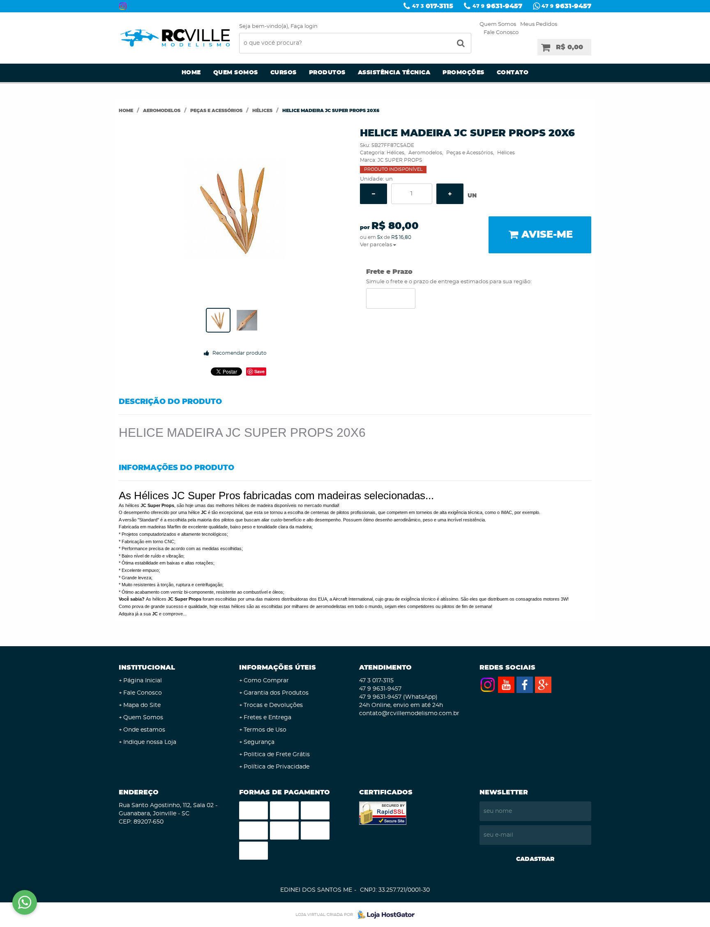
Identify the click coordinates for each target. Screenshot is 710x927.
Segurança (259, 742)
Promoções (463, 73)
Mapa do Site (142, 705)
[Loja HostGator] (384, 915)
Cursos (283, 73)
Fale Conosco (501, 32)
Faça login (304, 26)
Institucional (147, 667)
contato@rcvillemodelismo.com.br (409, 713)
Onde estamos (144, 730)
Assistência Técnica (394, 73)
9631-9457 (497, 6)
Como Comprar (266, 681)
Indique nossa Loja (149, 742)
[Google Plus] (543, 685)
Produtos (327, 73)
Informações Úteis (277, 667)
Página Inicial (142, 681)
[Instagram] (123, 6)
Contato (513, 73)
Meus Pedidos (538, 24)
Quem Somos (497, 24)
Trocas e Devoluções (273, 705)
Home (191, 73)
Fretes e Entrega (267, 717)
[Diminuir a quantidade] (373, 194)
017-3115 (432, 6)
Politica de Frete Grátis (277, 754)
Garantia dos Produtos (276, 693)
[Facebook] (524, 685)
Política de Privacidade (276, 767)
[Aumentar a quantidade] (449, 194)
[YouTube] (506, 685)
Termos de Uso (265, 730)
